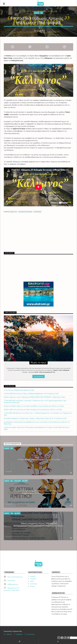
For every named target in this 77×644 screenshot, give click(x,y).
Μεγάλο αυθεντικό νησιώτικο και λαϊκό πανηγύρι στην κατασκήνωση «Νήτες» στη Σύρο (33, 409)
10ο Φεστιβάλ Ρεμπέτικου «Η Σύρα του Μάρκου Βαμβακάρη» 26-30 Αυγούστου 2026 (31, 393)
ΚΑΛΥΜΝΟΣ (37, 211)
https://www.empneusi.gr (14, 577)
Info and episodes (38, 376)
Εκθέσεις (7, 513)
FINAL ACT (13, 211)
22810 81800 (11, 580)
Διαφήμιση (19, 634)
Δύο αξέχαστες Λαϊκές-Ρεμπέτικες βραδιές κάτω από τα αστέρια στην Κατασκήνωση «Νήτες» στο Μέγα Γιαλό (37, 423)
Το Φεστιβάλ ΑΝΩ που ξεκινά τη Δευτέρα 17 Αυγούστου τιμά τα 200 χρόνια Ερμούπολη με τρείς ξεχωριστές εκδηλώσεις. (35, 401)
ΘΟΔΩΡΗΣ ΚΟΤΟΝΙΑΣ (25, 211)
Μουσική (36, 13)
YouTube (32, 586)
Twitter (32, 581)
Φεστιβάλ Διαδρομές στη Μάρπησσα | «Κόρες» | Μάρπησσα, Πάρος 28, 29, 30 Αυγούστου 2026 (35, 418)
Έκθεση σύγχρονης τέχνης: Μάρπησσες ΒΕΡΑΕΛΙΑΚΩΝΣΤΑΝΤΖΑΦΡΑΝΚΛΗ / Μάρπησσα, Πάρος (34, 397)
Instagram (33, 579)
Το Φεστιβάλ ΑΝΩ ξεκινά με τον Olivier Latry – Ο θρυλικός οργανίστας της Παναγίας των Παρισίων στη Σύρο (38, 414)
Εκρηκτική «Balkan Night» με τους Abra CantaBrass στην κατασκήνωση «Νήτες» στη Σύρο (34, 406)
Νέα (42, 13)
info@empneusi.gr (12, 584)
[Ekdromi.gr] (38, 294)
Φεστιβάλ (25, 481)
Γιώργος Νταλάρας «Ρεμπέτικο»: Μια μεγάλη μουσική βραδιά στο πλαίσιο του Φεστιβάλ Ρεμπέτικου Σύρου (36, 428)
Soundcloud (33, 584)
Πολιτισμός (17, 481)
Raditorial (9, 634)
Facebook (32, 576)
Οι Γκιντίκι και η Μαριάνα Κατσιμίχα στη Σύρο (19, 390)
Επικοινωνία (30, 634)
